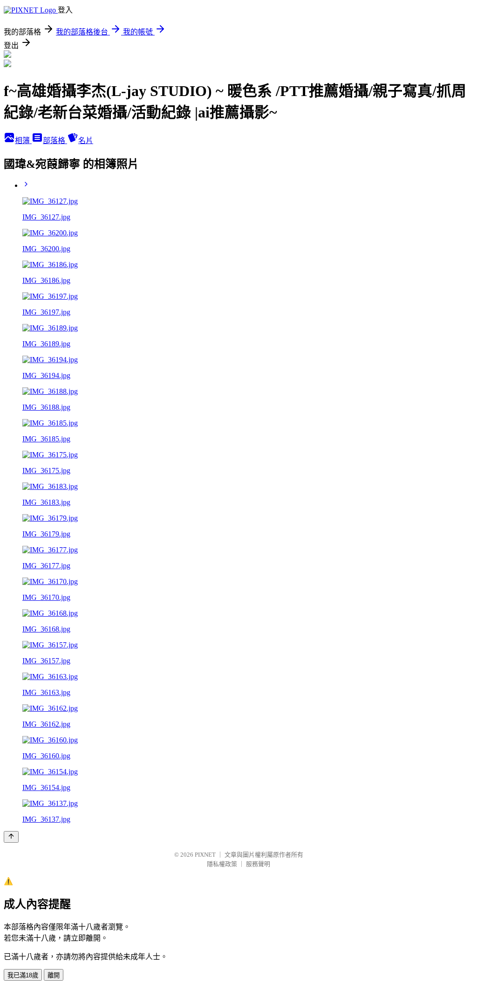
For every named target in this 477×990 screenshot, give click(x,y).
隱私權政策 (222, 863)
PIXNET (205, 854)
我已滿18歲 (22, 975)
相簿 (23, 140)
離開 (54, 975)
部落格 (55, 140)
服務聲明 (258, 863)
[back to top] (11, 837)
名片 (85, 140)
